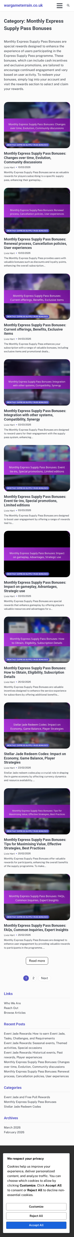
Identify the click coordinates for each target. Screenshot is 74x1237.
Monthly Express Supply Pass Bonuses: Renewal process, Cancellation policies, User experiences (35, 243)
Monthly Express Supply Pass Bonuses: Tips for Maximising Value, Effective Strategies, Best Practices (35, 844)
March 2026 (12, 1127)
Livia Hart (9, 167)
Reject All (36, 1215)
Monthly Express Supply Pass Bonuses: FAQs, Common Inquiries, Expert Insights (36, 927)
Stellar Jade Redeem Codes (22, 1106)
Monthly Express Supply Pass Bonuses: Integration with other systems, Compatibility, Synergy (35, 415)
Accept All (36, 1225)
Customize (36, 1206)
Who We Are (12, 1003)
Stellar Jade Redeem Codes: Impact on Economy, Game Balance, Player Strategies (35, 758)
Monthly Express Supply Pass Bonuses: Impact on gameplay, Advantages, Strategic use (35, 586)
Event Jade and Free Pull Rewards (27, 1097)
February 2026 (14, 1132)
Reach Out (11, 1008)
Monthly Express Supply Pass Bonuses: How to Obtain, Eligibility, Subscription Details (35, 672)
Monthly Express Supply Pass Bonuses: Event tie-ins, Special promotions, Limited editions (35, 501)
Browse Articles (14, 1012)
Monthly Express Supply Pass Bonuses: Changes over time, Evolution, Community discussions (35, 157)
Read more (37, 961)
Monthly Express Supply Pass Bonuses (27, 145)
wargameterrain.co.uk (23, 5)
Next (44, 978)
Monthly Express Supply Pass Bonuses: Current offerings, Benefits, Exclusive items (35, 329)
